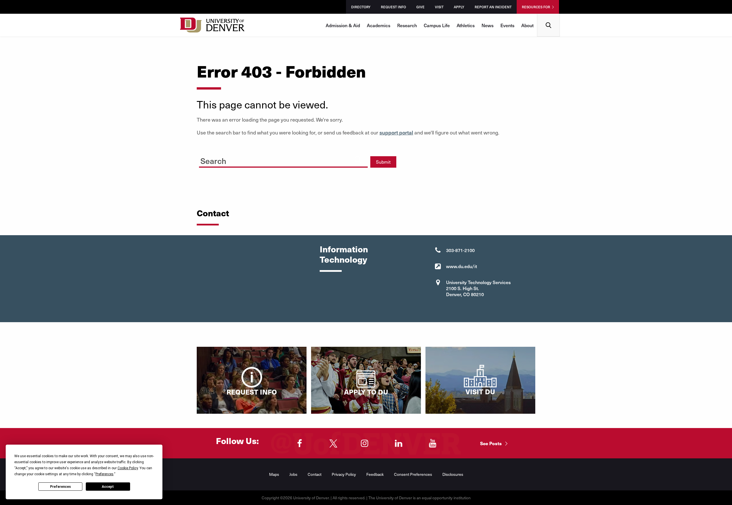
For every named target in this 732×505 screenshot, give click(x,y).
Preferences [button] (105, 474)
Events (507, 25)
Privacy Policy (344, 474)
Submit (383, 162)
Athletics (466, 25)
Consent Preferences (413, 474)
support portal (396, 132)
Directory (361, 7)
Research (407, 25)
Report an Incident (493, 7)
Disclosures (452, 474)
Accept (108, 487)
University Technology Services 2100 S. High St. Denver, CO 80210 (478, 288)
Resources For (536, 7)
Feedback (375, 474)
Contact (314, 474)
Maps (274, 474)
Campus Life (437, 25)
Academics (378, 25)
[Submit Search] (358, 160)
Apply (459, 7)
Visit (439, 7)
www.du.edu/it (461, 266)
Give (420, 7)
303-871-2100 (460, 250)
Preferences (60, 487)
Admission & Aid (343, 25)
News (488, 25)
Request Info (393, 7)
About (527, 25)
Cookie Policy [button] (128, 468)
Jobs (293, 474)
